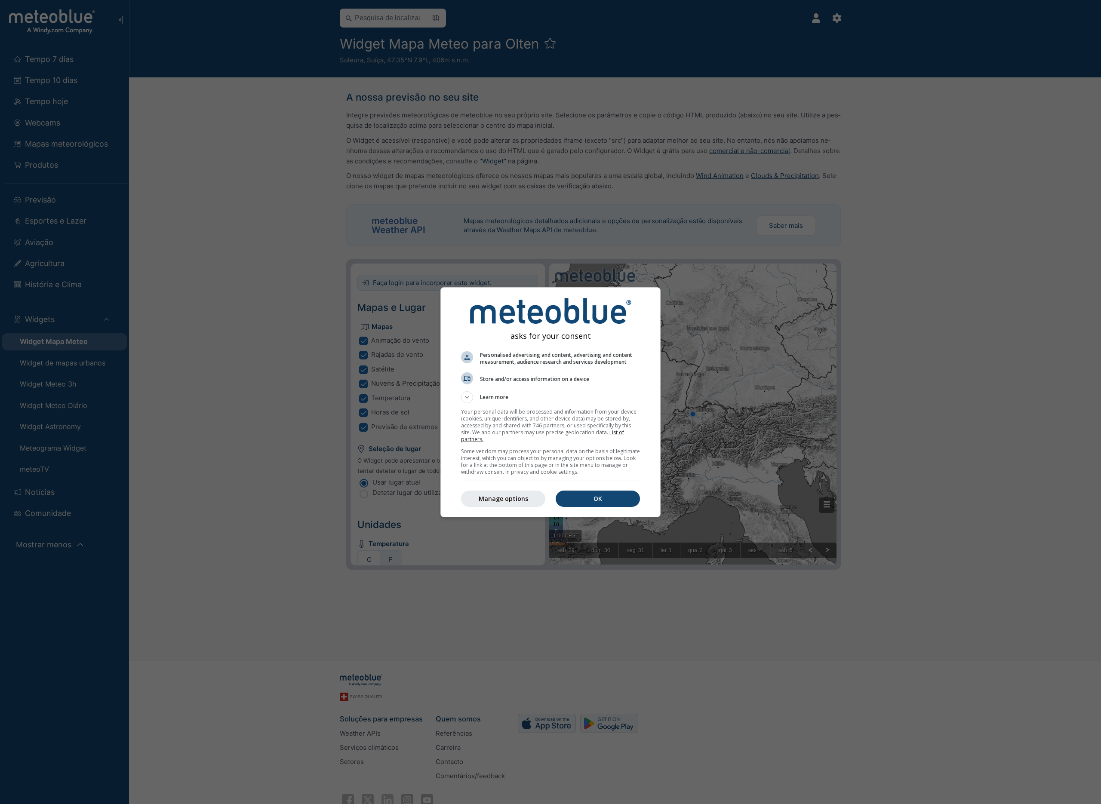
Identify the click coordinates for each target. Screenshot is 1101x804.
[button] (550, 397)
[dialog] (550, 402)
